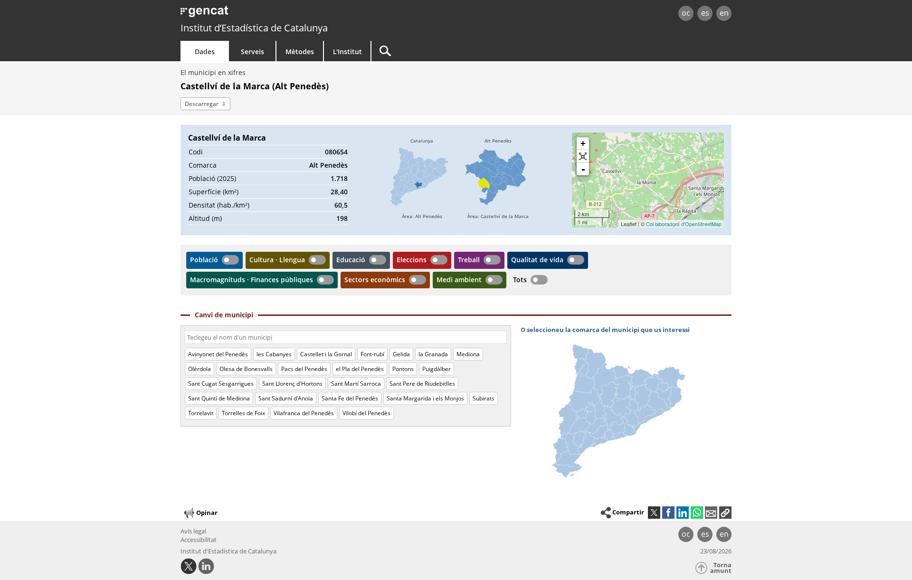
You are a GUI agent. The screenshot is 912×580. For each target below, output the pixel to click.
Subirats (483, 398)
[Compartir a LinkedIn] (682, 512)
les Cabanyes (274, 354)
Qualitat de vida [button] (537, 259)
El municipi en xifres (213, 72)
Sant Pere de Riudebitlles (422, 384)
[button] (725, 512)
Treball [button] (469, 259)
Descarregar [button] (201, 104)
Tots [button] (520, 279)
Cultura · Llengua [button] (277, 259)
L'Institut (347, 51)
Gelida (401, 354)
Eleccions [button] (412, 259)
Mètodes (299, 51)
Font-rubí (372, 354)
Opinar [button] (207, 512)
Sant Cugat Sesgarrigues (221, 384)
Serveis (252, 51)
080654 (336, 151)
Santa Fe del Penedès (350, 398)
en (724, 13)
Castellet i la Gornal (326, 354)
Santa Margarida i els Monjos (425, 398)
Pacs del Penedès (304, 369)
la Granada (433, 354)
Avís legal (193, 531)
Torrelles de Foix (243, 413)
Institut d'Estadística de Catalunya (228, 551)
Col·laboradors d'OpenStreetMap (684, 224)
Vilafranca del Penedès (304, 413)
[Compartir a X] (654, 512)
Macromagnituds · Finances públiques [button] (251, 279)
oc (686, 13)
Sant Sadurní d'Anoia (285, 398)
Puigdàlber (436, 369)
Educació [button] (350, 259)
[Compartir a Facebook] (668, 512)
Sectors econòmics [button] (374, 279)
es (705, 13)
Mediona (468, 354)
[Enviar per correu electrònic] (711, 512)
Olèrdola (199, 369)
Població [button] (204, 259)
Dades (205, 51)
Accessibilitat (198, 539)
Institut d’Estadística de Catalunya (254, 27)
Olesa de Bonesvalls (246, 369)
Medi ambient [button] (459, 279)
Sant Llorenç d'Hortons (292, 384)
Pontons (403, 369)
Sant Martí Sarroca (356, 384)
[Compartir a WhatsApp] (697, 512)
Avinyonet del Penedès (218, 354)
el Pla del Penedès (360, 369)
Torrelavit (200, 413)
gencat (290, 14)
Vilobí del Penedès (366, 413)
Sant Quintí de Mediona (219, 398)
